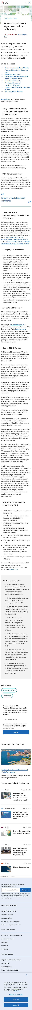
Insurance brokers (7, 939)
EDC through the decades (14, 92)
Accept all (16, 1005)
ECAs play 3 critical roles (13, 81)
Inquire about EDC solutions (10, 960)
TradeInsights (8, 18)
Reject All (16, 999)
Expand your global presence (11, 925)
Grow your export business (10, 921)
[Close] (26, 975)
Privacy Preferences (16, 994)
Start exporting (6, 918)
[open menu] (29, 3)
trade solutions (13, 569)
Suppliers (4, 946)
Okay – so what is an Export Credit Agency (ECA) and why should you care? (17, 70)
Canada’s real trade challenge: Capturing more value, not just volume (20, 815)
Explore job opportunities (10, 970)
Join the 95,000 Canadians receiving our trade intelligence (13, 885)
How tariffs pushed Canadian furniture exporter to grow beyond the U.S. (20, 851)
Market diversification (21, 867)
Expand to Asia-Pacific (8, 911)
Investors (4, 949)
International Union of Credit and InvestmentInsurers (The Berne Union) (15, 243)
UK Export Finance (16, 325)
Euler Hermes (19, 329)
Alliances (4, 942)
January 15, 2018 (10, 34)
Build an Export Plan (9, 690)
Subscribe (25, 890)
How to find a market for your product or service (22, 832)
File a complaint (6, 967)
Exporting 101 (7, 695)
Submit (16, 732)
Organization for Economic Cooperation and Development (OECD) (14, 238)
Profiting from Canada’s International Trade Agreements (15, 771)
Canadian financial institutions (11, 935)
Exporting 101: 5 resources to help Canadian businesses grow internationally (20, 797)
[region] (16, 991)
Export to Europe (7, 915)
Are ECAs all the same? (12, 83)
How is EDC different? (12, 85)
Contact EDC (5, 963)
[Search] (26, 3)
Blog (15, 18)
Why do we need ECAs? (13, 74)
